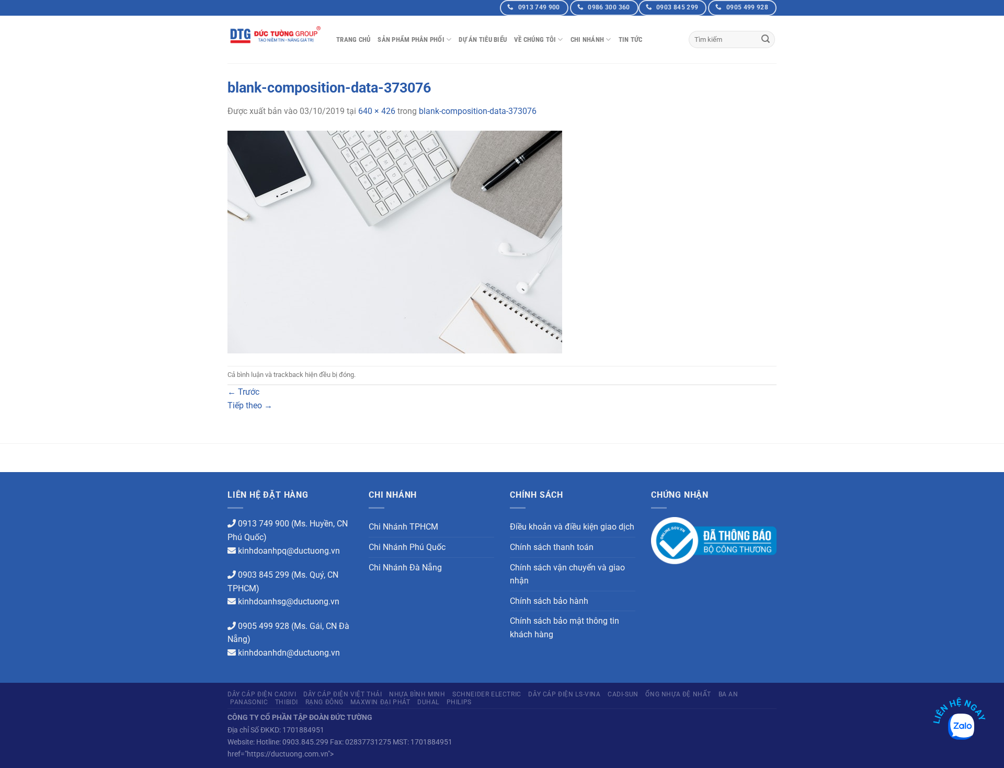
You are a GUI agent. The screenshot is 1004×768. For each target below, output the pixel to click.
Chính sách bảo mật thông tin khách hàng (564, 627)
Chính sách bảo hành (549, 601)
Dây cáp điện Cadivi (261, 694)
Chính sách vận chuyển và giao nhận (567, 574)
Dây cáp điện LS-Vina (564, 694)
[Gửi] (765, 40)
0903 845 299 (263, 575)
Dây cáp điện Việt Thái (342, 694)
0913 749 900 (263, 524)
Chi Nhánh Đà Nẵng (405, 567)
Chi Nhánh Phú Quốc (407, 547)
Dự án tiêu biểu (483, 39)
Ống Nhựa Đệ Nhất (678, 694)
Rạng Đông (324, 702)
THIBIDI (286, 702)
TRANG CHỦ (353, 39)
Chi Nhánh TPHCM (403, 527)
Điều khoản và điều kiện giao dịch (572, 527)
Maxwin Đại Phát (380, 702)
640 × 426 (376, 111)
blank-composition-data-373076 (478, 111)
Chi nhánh (587, 39)
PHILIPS (459, 702)
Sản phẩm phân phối (411, 39)
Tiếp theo (249, 405)
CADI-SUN (623, 694)
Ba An (728, 694)
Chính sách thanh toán (552, 547)
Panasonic (249, 702)
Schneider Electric (486, 694)
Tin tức (631, 39)
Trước (243, 392)
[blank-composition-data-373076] (394, 241)
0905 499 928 (263, 626)
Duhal (428, 702)
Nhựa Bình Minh (417, 694)
